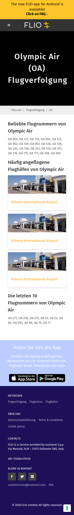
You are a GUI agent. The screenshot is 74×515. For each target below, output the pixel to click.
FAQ (51, 485)
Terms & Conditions (50, 420)
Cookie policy (16, 426)
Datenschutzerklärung (21, 420)
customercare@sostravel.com (27, 485)
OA (50, 110)
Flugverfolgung (35, 110)
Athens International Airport (34, 202)
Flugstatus (35, 401)
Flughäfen (52, 401)
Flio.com (16, 110)
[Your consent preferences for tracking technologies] (67, 508)
